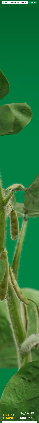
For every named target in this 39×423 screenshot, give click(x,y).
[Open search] (26, 2)
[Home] (5, 2)
